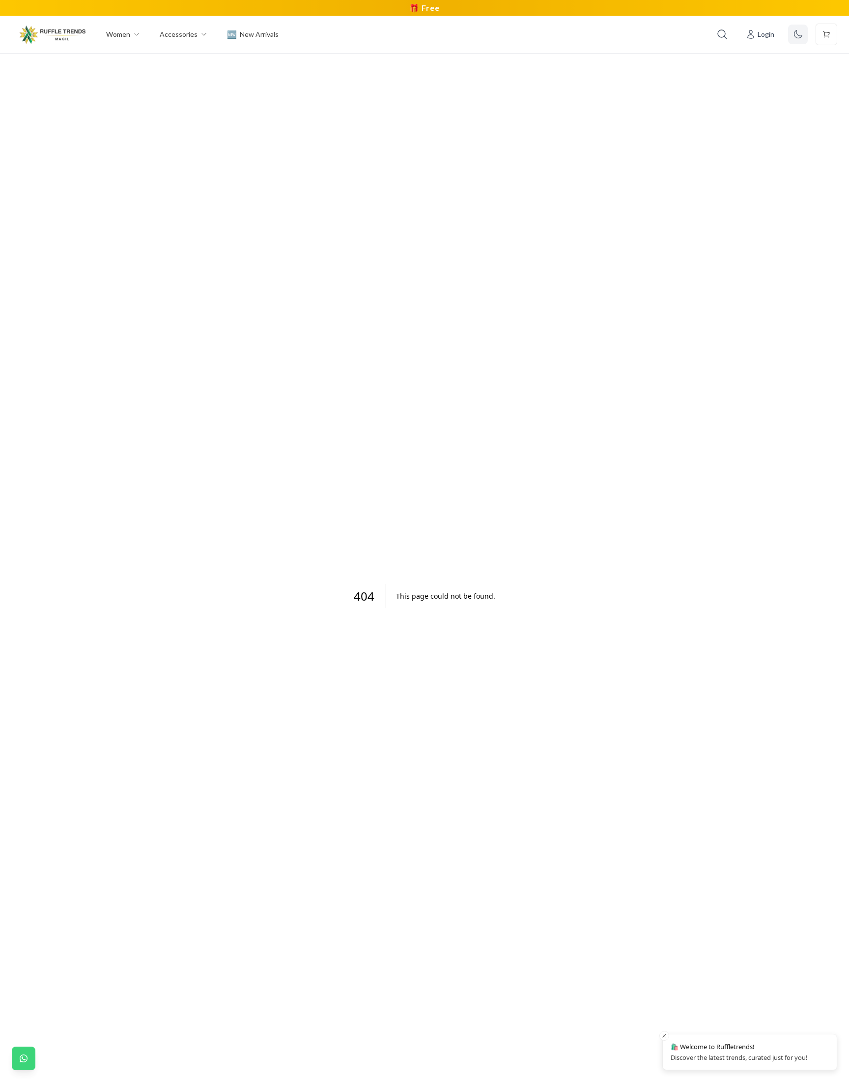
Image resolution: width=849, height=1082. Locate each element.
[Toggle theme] (798, 34)
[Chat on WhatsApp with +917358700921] (23, 1058)
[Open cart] (826, 34)
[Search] (722, 34)
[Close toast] (664, 1036)
